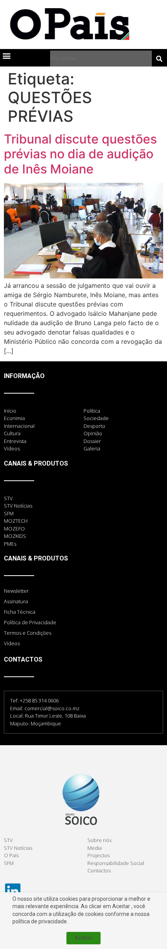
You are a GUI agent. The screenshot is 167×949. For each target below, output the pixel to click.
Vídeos (12, 643)
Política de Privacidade (30, 622)
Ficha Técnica (19, 611)
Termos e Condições (27, 632)
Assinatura (16, 601)
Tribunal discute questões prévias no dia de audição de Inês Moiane (80, 154)
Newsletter (16, 590)
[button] (6, 55)
